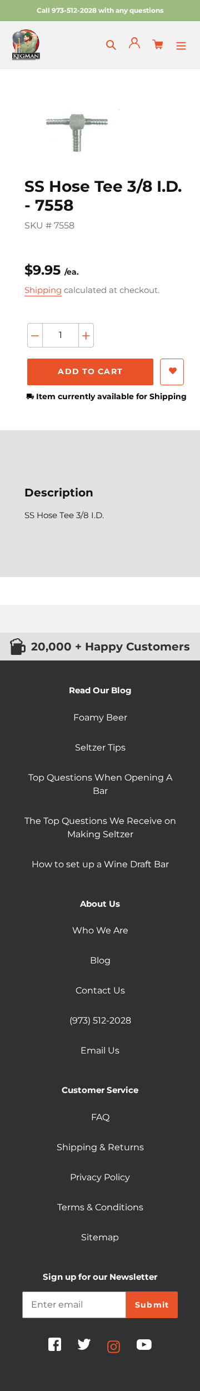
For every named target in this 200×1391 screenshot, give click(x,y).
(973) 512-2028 (100, 1020)
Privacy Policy (100, 1177)
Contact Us (100, 990)
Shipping (43, 290)
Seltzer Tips (100, 747)
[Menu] (181, 44)
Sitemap (100, 1237)
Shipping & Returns (100, 1147)
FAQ (100, 1117)
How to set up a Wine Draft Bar (100, 864)
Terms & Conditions (100, 1207)
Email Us (100, 1050)
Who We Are (100, 930)
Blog (100, 960)
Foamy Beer (100, 717)
